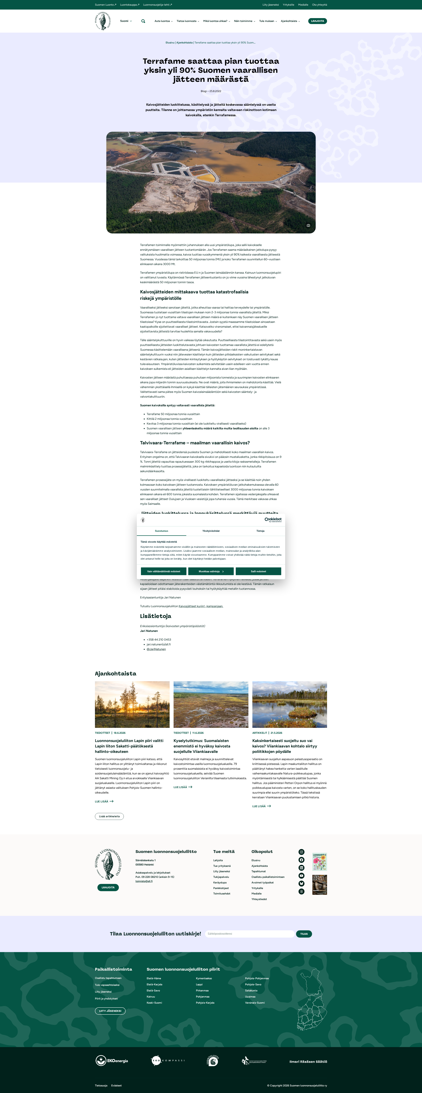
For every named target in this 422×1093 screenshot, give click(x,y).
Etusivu (170, 42)
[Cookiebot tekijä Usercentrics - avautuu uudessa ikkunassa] (267, 520)
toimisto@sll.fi (144, 881)
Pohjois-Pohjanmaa (257, 978)
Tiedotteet (102, 732)
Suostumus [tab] (161, 530)
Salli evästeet (258, 571)
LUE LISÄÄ (101, 801)
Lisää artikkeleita (109, 816)
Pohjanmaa (202, 996)
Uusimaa (250, 996)
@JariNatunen (156, 649)
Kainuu (151, 996)
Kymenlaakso (204, 978)
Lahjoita (317, 21)
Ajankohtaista (184, 42)
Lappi (199, 984)
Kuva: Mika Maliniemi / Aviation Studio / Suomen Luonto (310, 226)
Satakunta (251, 990)
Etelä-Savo (153, 990)
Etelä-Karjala (154, 984)
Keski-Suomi (154, 1002)
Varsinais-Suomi (255, 1002)
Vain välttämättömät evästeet (163, 571)
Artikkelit (259, 732)
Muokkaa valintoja (209, 571)
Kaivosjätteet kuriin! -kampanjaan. (201, 606)
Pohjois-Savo (253, 984)
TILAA (304, 933)
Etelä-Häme (154, 978)
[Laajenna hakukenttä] (143, 21)
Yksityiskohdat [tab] (211, 530)
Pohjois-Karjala (205, 1002)
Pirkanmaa (202, 990)
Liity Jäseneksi (110, 1010)
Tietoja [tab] (260, 530)
